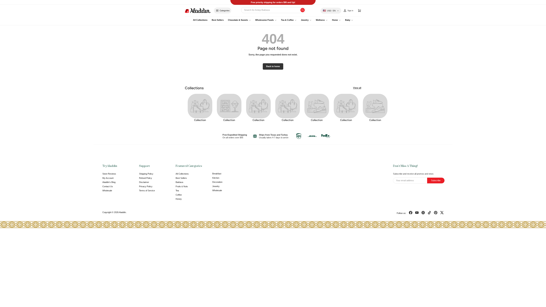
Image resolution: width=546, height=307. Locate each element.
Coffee (179, 195)
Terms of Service (147, 190)
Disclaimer (144, 182)
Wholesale (107, 190)
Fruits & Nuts (182, 186)
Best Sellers (218, 20)
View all (357, 88)
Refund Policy (145, 178)
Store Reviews (109, 174)
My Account (107, 178)
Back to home (273, 66)
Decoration (217, 182)
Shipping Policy (146, 174)
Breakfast (216, 173)
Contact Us (107, 186)
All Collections (200, 20)
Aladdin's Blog (108, 182)
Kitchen (215, 178)
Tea (177, 190)
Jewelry (216, 186)
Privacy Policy (145, 186)
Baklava (179, 182)
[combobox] (273, 10)
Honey (179, 199)
